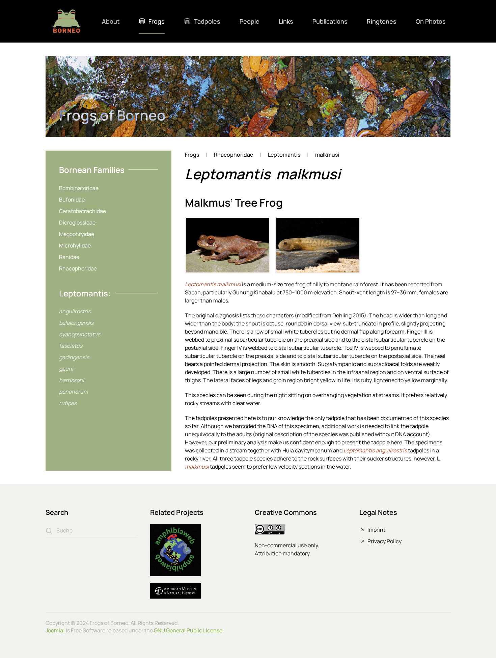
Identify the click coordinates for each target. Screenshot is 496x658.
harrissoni (71, 380)
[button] (227, 245)
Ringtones (381, 21)
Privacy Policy (384, 541)
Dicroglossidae (77, 222)
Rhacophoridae (78, 268)
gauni (66, 368)
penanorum (73, 391)
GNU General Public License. (189, 630)
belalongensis (76, 322)
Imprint (376, 529)
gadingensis (74, 357)
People (249, 21)
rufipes (68, 403)
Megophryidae (76, 234)
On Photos (431, 21)
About (110, 21)
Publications (330, 21)
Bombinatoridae (79, 188)
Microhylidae (75, 245)
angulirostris (74, 311)
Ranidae (69, 257)
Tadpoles (207, 21)
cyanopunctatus (79, 334)
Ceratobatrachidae (82, 211)
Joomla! (55, 630)
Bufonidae (72, 199)
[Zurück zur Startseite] (66, 21)
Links (286, 21)
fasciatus (70, 345)
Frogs (156, 21)
